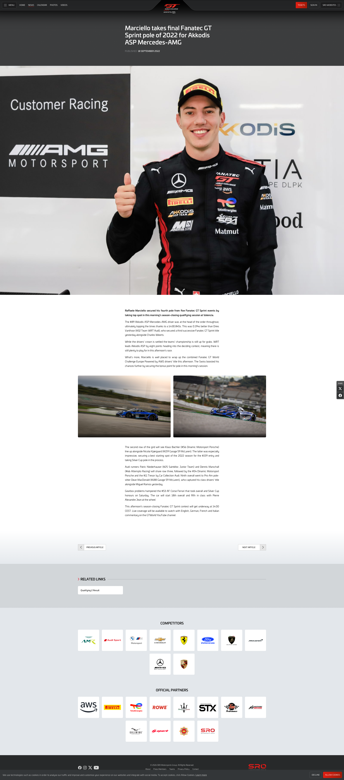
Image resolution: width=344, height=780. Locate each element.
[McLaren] (255, 640)
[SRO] (207, 731)
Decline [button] (316, 775)
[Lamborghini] (231, 640)
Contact (195, 769)
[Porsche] (184, 664)
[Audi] (112, 640)
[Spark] (160, 731)
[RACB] (184, 731)
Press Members (159, 769)
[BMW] (136, 640)
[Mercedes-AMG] (160, 664)
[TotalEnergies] (136, 707)
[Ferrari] (184, 640)
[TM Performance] (231, 707)
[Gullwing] (136, 731)
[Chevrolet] (160, 640)
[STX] (207, 707)
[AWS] (88, 707)
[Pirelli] (112, 707)
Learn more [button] (201, 774)
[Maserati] (184, 707)
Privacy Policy (183, 769)
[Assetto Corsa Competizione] (255, 707)
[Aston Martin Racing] (88, 640)
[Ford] (207, 640)
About (147, 769)
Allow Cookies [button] (332, 775)
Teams (172, 769)
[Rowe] (160, 707)
